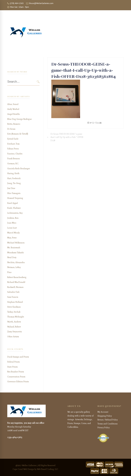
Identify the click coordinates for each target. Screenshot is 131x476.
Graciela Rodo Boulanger (18, 168)
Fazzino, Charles (14, 153)
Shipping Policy (104, 416)
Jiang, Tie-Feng (14, 183)
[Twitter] (91, 123)
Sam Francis (12, 297)
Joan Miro (11, 223)
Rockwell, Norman (15, 287)
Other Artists (13, 336)
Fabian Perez (13, 148)
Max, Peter (12, 237)
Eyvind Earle (12, 139)
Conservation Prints (16, 376)
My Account (102, 412)
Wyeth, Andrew (14, 321)
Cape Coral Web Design (23, 469)
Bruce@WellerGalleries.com (41, 3)
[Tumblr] (96, 123)
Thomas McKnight (15, 316)
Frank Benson (13, 158)
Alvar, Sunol (12, 104)
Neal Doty (11, 257)
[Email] (100, 123)
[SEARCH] (38, 81)
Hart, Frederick (13, 178)
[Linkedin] (98, 123)
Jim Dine (11, 188)
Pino (9, 272)
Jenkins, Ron (13, 218)
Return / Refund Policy (107, 419)
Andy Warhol (13, 109)
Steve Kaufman (14, 307)
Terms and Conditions (107, 423)
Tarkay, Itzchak (13, 312)
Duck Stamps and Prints (18, 357)
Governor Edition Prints (18, 381)
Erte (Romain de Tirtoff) (17, 134)
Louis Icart (12, 228)
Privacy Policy (103, 427)
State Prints (12, 367)
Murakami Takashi (15, 252)
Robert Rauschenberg (16, 277)
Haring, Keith (13, 173)
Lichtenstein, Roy (15, 213)
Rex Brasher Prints (15, 371)
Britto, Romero (13, 124)
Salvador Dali (13, 292)
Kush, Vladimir (14, 208)
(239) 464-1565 (16, 3)
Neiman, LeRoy (14, 267)
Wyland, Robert (14, 326)
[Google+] (93, 123)
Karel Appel (12, 203)
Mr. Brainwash (13, 247)
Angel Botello (13, 114)
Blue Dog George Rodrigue (19, 119)
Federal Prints (13, 362)
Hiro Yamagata (13, 193)
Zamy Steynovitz (14, 331)
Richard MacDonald (16, 282)
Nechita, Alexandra (16, 262)
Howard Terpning (15, 198)
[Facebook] (88, 123)
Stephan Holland (15, 302)
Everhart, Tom (13, 144)
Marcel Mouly (13, 232)
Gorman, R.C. (13, 163)
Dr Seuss (11, 129)
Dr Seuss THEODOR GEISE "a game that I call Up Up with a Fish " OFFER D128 (67, 137)
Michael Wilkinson (16, 242)
